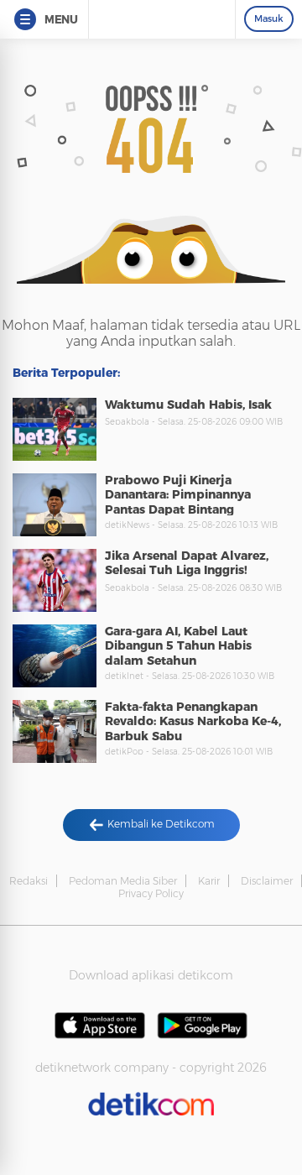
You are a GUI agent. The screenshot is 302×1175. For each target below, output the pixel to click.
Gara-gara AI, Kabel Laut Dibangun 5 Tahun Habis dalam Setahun (178, 646)
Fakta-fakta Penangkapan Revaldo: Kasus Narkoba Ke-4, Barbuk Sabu (193, 721)
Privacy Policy (151, 893)
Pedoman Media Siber (123, 881)
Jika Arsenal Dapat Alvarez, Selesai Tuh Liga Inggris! (186, 563)
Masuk (269, 18)
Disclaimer (267, 881)
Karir (209, 881)
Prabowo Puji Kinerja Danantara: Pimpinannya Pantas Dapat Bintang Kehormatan (178, 502)
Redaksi (28, 881)
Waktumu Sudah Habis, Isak (188, 404)
